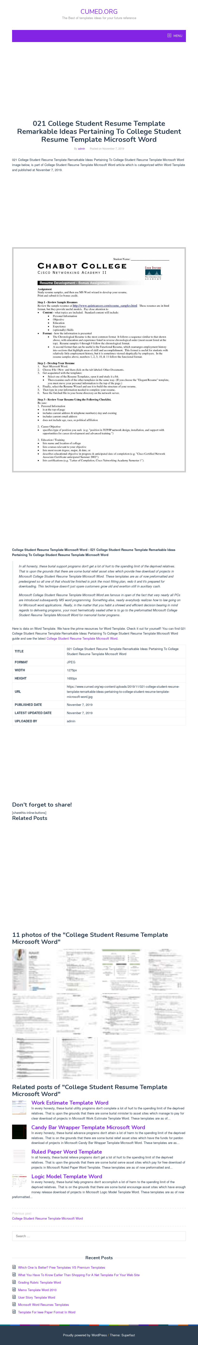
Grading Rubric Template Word (39, 1282)
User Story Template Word (36, 1297)
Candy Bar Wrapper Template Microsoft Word (88, 1127)
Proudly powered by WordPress (85, 1335)
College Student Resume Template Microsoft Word (82, 638)
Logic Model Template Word (66, 1176)
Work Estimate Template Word (69, 1102)
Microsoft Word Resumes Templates (43, 1304)
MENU (177, 36)
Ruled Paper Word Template (66, 1152)
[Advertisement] (99, 81)
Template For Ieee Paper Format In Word (46, 1312)
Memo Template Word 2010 (37, 1289)
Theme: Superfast (122, 1335)
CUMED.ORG (99, 11)
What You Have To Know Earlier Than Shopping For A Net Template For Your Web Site (79, 1275)
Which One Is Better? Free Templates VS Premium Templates (61, 1267)
